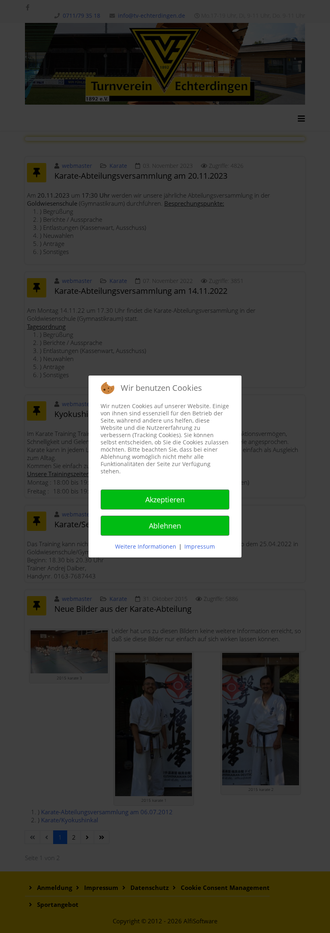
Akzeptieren (165, 499)
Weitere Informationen (145, 546)
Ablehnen (165, 525)
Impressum (199, 546)
